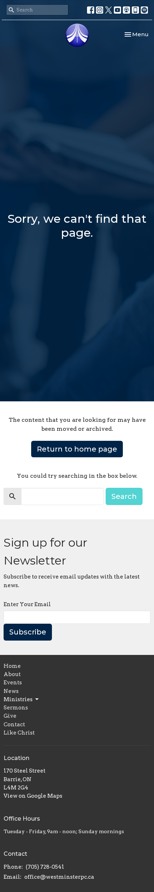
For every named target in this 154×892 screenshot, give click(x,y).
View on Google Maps (33, 796)
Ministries (18, 699)
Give (10, 716)
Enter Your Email (27, 604)
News (11, 691)
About (12, 674)
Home (12, 666)
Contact (14, 724)
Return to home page (77, 449)
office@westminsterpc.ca (59, 877)
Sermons (16, 707)
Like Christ (19, 733)
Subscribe (27, 632)
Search (124, 496)
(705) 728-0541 (45, 867)
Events (13, 682)
